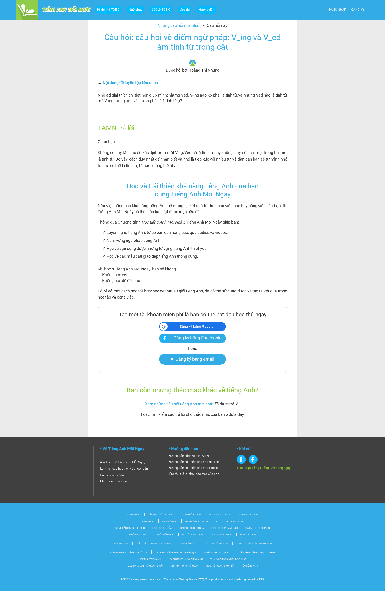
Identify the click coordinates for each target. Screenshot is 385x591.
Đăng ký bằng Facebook (197, 337)
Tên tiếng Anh (249, 566)
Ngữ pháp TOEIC (165, 534)
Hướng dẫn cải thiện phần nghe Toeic (194, 461)
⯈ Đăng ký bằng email (192, 359)
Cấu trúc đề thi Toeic (160, 514)
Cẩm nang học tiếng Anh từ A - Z (128, 552)
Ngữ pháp (136, 9)
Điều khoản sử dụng (113, 475)
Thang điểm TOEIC (190, 514)
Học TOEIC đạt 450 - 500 (224, 528)
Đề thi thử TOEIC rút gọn (230, 521)
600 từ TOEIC (161, 9)
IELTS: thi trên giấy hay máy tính (254, 543)
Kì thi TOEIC (133, 514)
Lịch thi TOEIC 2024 (219, 514)
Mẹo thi (184, 9)
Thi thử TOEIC (169, 521)
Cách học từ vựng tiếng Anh (186, 559)
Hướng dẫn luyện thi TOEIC (129, 528)
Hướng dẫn (206, 9)
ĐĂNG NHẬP (337, 9)
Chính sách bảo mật (114, 481)
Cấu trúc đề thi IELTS (216, 543)
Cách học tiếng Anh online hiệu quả (176, 552)
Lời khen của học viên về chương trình (126, 468)
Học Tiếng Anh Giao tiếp (220, 566)
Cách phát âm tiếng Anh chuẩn (146, 566)
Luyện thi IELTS (120, 543)
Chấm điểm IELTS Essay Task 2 (153, 543)
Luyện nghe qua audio (217, 552)
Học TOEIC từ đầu (162, 528)
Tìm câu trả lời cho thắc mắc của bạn (194, 474)
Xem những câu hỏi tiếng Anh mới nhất (179, 404)
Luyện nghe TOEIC (139, 534)
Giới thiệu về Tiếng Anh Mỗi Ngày (122, 462)
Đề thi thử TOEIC (108, 9)
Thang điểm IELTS (187, 543)
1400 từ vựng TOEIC (221, 534)
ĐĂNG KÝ (357, 9)
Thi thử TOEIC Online (197, 521)
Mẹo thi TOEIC (248, 534)
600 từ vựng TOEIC (192, 534)
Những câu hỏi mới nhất (179, 25)
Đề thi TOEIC (147, 521)
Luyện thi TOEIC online (258, 528)
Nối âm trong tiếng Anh (185, 566)
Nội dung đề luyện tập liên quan (130, 82)
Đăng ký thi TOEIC (248, 514)
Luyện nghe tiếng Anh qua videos (256, 552)
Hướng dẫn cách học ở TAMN (189, 455)
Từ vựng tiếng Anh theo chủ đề (228, 559)
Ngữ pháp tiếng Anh (150, 559)
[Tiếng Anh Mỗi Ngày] (27, 10)
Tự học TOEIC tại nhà (192, 528)
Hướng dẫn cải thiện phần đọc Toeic (193, 468)
